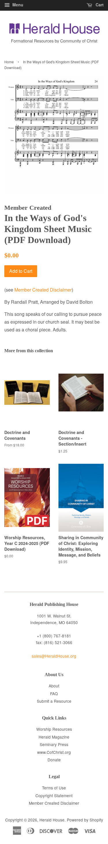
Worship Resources (54, 729)
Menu (17, 5)
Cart (99, 5)
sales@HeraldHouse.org (54, 656)
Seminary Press (54, 744)
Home (9, 61)
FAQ (54, 693)
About (54, 686)
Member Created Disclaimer (43, 289)
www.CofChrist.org (54, 752)
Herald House (52, 820)
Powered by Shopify (85, 820)
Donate (54, 760)
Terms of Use (54, 788)
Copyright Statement (54, 795)
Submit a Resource (54, 701)
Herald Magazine (54, 737)
